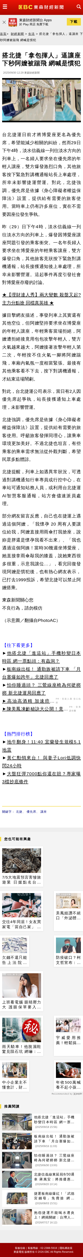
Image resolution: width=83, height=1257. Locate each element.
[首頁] (41, 7)
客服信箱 (20, 1248)
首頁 (3, 34)
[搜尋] (77, 10)
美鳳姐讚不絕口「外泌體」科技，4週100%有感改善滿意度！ (68, 916)
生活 (31, 34)
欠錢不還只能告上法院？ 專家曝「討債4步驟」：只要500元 (14, 960)
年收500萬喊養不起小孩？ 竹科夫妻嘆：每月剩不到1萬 (68, 1085)
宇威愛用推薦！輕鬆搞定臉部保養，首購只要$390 (68, 1040)
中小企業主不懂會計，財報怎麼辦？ (14, 1085)
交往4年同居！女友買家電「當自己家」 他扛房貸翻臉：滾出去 (21, 924)
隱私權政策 (66, 1248)
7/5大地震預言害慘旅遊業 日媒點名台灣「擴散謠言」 (21, 880)
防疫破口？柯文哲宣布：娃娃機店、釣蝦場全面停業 (68, 960)
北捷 (19, 811)
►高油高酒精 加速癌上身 (28, 701)
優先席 (31, 811)
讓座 (43, 811)
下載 (74, 21)
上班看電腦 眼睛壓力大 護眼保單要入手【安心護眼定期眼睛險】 (21, 1005)
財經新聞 (17, 34)
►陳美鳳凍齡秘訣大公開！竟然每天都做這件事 (35, 709)
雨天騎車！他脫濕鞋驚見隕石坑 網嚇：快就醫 (21, 1049)
